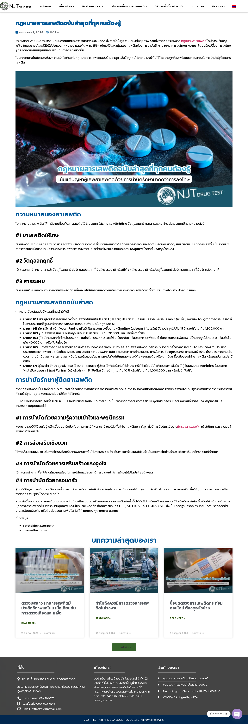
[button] (124, 647)
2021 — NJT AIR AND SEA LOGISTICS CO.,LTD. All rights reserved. (124, 719)
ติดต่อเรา (218, 6)
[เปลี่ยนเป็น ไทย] (234, 6)
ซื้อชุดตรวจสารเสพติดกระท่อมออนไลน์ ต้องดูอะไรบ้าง (196, 605)
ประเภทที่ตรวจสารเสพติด (129, 6)
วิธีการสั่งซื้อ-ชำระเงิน (169, 6)
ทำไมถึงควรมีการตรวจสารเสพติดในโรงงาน (122, 605)
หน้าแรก (45, 6)
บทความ (198, 6)
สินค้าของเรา (91, 6)
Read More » (29, 623)
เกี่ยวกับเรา (66, 6)
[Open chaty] (237, 714)
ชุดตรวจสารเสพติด (42, 501)
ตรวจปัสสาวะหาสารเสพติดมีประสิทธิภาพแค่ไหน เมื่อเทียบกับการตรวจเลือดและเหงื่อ (48, 608)
